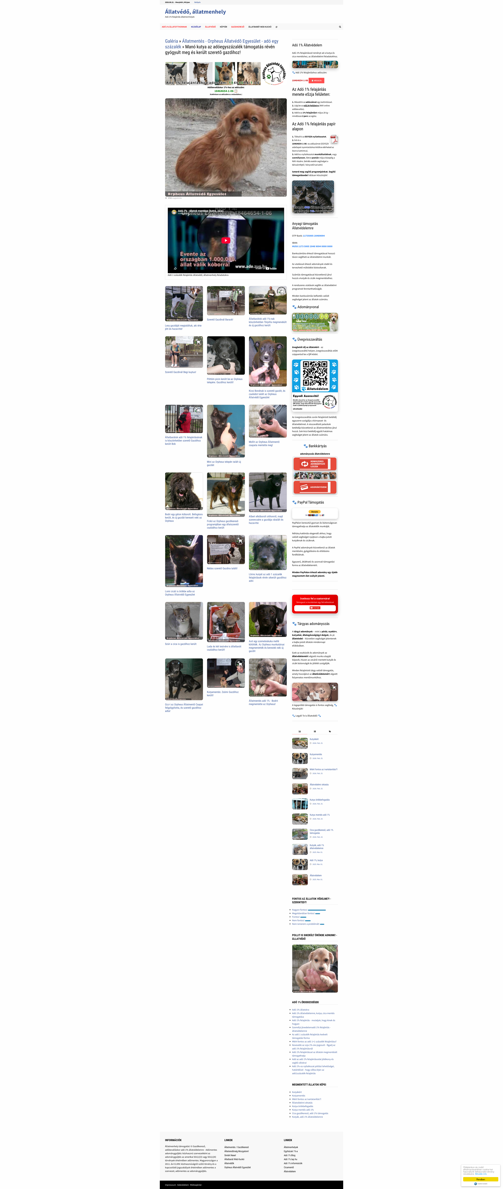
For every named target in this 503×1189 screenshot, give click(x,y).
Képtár (223, 26)
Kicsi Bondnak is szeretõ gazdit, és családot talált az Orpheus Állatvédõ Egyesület (267, 394)
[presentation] (299, 731)
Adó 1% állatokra (300, 1009)
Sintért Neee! (230, 1155)
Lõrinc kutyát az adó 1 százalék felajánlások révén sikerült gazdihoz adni (267, 577)
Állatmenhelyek (291, 1147)
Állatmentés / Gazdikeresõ (236, 1147)
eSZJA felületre (311, 105)
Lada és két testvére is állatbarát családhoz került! (224, 648)
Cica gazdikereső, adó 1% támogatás (310, 1113)
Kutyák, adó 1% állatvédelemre (317, 847)
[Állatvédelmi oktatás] (300, 784)
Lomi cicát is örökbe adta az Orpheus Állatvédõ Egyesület (180, 593)
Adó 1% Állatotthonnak (174, 26)
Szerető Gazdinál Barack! (220, 319)
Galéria (171, 41)
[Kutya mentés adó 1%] (300, 815)
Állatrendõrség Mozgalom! (236, 1151)
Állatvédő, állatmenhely (195, 11)
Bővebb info (481, 1173)
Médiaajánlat (195, 1184)
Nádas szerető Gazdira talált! (222, 568)
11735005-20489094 (314, 235)
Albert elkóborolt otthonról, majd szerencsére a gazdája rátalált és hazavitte (266, 520)
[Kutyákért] (300, 739)
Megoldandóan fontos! (303, 913)
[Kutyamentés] (300, 754)
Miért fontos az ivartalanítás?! (323, 769)
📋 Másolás (316, 80)
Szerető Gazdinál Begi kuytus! (180, 372)
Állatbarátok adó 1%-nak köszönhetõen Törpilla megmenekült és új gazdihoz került (268, 322)
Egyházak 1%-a (291, 1151)
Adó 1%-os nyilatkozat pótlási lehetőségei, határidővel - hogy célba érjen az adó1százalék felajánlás (313, 1070)
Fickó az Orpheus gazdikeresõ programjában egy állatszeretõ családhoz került (223, 524)
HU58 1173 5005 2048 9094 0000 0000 (312, 246)
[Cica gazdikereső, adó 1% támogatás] (300, 830)
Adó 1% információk (293, 1163)
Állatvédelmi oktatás (319, 784)
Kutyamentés (316, 754)
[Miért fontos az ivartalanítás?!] (300, 769)
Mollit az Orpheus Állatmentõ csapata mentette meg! (264, 443)
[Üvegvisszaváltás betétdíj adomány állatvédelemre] (315, 385)
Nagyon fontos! (300, 909)
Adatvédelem (183, 1184)
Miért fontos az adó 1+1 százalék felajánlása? (314, 1041)
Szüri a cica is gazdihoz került (180, 644)
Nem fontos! (298, 920)
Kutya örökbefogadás (320, 799)
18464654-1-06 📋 (226, 91)
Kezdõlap (196, 26)
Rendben (480, 1179)
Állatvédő (210, 26)
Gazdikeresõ (237, 26)
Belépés (197, 2)
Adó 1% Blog (289, 1155)
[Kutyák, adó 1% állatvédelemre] (300, 845)
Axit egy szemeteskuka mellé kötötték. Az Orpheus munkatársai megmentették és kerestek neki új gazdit (267, 646)
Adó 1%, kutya (316, 860)
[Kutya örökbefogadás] (300, 800)
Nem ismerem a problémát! (306, 923)
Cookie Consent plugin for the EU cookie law (480, 1183)
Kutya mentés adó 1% (320, 814)
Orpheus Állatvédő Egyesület (237, 1167)
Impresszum (170, 1184)
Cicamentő (289, 1167)
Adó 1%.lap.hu (290, 1159)
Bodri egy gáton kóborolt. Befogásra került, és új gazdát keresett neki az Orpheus (184, 517)
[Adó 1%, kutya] (300, 860)
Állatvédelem (316, 875)
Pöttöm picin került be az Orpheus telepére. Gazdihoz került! (224, 380)
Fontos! (296, 916)
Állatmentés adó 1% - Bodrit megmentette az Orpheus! (263, 702)
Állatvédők (229, 1163)
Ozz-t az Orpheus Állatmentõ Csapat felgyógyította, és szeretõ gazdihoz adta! (184, 708)
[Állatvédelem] (300, 875)
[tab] (299, 731)
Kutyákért (314, 739)
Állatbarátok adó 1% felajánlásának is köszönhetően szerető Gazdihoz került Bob (183, 440)
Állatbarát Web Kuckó (259, 26)
